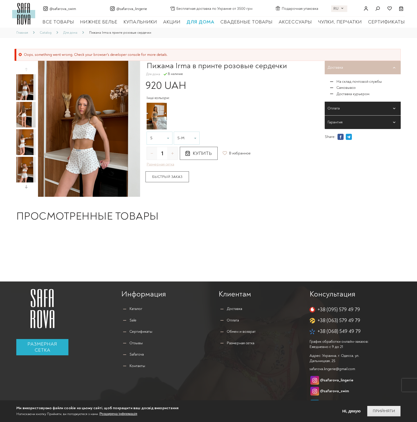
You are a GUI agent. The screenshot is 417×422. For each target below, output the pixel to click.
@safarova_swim (63, 8)
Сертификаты (386, 22)
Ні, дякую (351, 411)
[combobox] (159, 138)
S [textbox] (151, 138)
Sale (132, 320)
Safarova (136, 354)
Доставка (234, 308)
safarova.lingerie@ (332, 368)
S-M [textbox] (181, 138)
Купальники (140, 22)
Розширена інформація (118, 414)
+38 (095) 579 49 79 (338, 309)
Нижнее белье (98, 22)
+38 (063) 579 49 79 (338, 320)
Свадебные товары (246, 22)
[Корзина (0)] (401, 8)
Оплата (233, 320)
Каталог (135, 308)
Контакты (137, 365)
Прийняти (384, 411)
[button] (26, 69)
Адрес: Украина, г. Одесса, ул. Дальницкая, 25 (334, 358)
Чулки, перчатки (340, 22)
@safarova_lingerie (131, 8)
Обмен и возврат (241, 331)
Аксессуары (295, 22)
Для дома (200, 22)
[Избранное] (389, 8)
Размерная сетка (42, 347)
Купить (202, 153)
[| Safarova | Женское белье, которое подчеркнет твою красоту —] (23, 13)
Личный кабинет (366, 8)
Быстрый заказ (167, 177)
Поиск (377, 8)
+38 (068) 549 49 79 (339, 331)
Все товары (58, 22)
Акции (171, 22)
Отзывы (136, 343)
